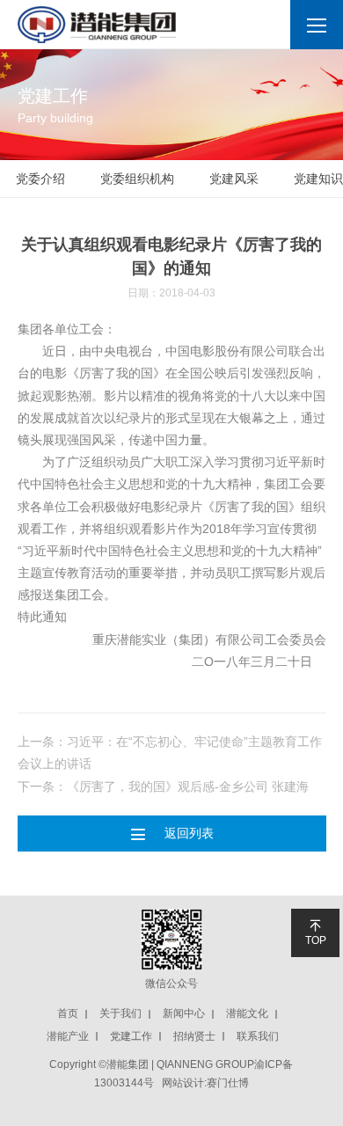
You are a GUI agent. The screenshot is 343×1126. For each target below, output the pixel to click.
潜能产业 (68, 1036)
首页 (67, 1013)
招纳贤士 (194, 1036)
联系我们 (258, 1036)
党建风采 (234, 179)
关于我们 (120, 1013)
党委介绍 (40, 179)
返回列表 (171, 833)
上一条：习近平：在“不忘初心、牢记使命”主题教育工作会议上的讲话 (170, 753)
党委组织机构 (137, 179)
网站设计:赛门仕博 (205, 1083)
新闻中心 (184, 1013)
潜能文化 (247, 1013)
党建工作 (131, 1036)
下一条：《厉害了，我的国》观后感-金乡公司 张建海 (163, 786)
